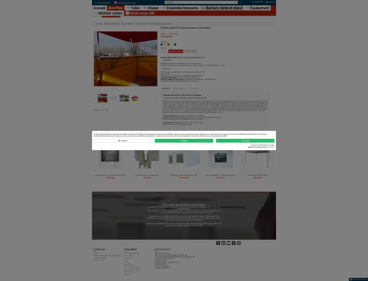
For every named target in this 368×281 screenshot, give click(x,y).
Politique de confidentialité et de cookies (262, 145)
